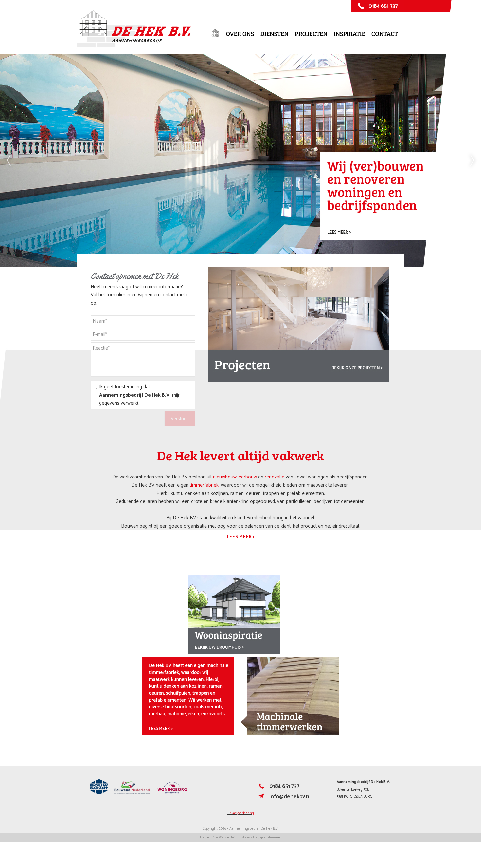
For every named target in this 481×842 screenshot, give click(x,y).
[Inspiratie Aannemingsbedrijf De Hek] (234, 652)
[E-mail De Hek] (261, 798)
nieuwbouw (225, 477)
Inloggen (205, 837)
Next (472, 160)
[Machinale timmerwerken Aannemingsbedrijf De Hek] (240, 734)
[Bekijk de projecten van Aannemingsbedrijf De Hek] (298, 380)
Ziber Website (220, 837)
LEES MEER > (240, 537)
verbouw (248, 477)
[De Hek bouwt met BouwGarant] (99, 793)
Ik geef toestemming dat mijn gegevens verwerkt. (140, 395)
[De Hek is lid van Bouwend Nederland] (132, 793)
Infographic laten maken (267, 837)
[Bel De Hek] (261, 788)
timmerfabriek (204, 485)
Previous (8, 160)
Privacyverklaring (240, 813)
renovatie (274, 477)
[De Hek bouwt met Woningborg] (172, 793)
